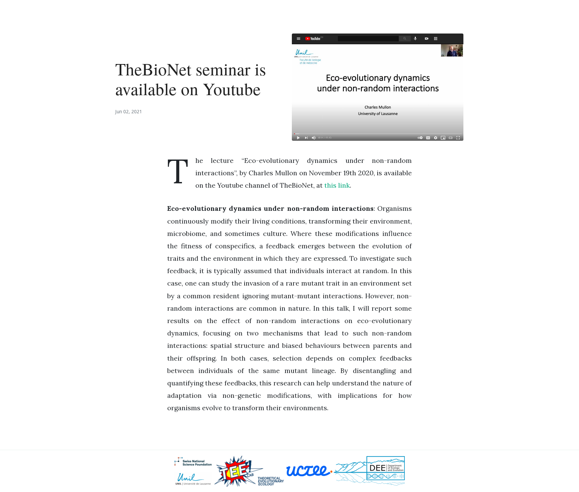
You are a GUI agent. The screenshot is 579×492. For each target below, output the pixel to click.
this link (337, 185)
